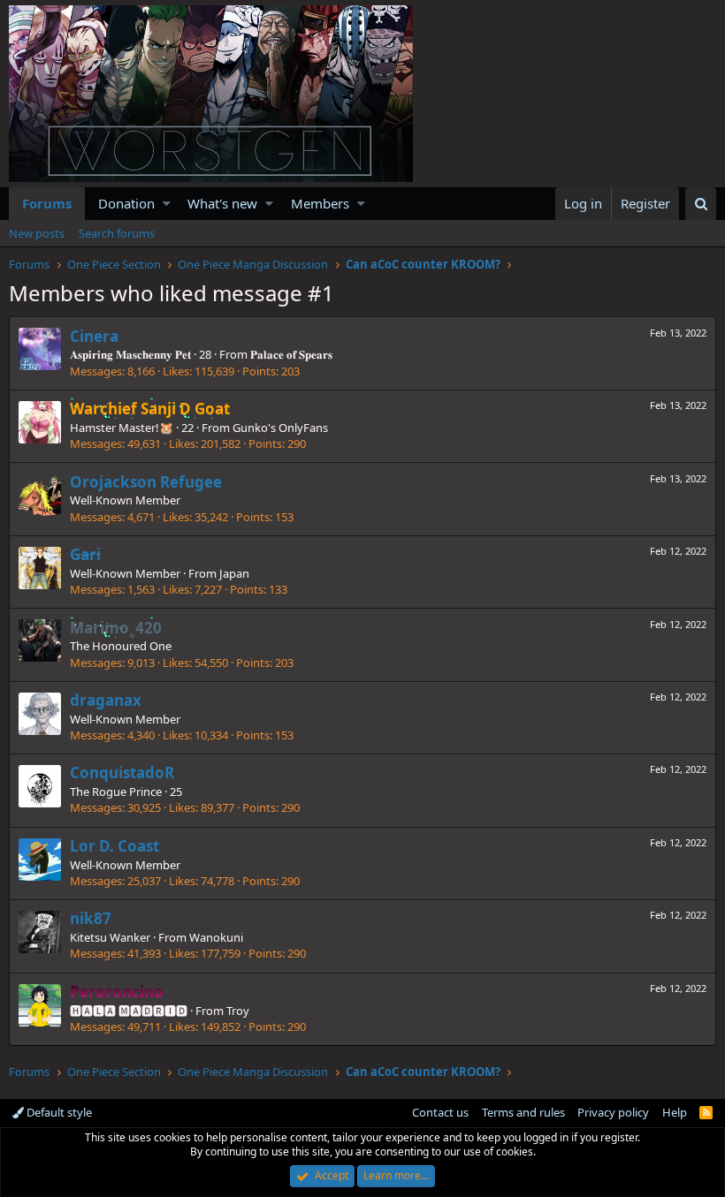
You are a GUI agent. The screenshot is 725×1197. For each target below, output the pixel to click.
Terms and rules (523, 1112)
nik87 (90, 918)
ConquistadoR (122, 772)
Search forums (117, 233)
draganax (105, 700)
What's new (222, 203)
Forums (47, 203)
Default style (58, 1112)
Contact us (440, 1112)
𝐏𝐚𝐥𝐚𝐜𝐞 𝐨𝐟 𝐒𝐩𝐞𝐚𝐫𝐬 (291, 354)
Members (320, 203)
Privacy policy (613, 1112)
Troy (237, 1011)
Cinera (94, 336)
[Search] (700, 203)
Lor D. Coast (114, 846)
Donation (126, 203)
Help (674, 1112)
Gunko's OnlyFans (280, 428)
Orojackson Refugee (146, 482)
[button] (166, 203)
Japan (234, 573)
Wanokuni (216, 937)
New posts (37, 233)
